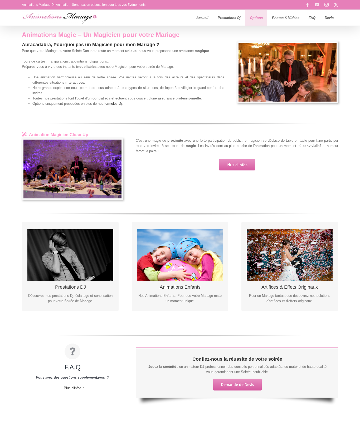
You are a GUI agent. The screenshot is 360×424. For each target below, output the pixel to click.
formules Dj (113, 104)
